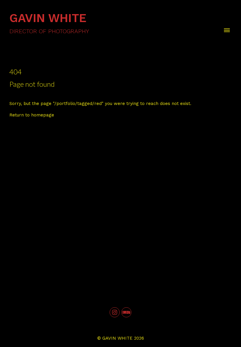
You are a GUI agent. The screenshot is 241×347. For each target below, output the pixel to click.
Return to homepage (31, 115)
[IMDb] (126, 312)
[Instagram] (115, 312)
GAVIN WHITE (117, 338)
